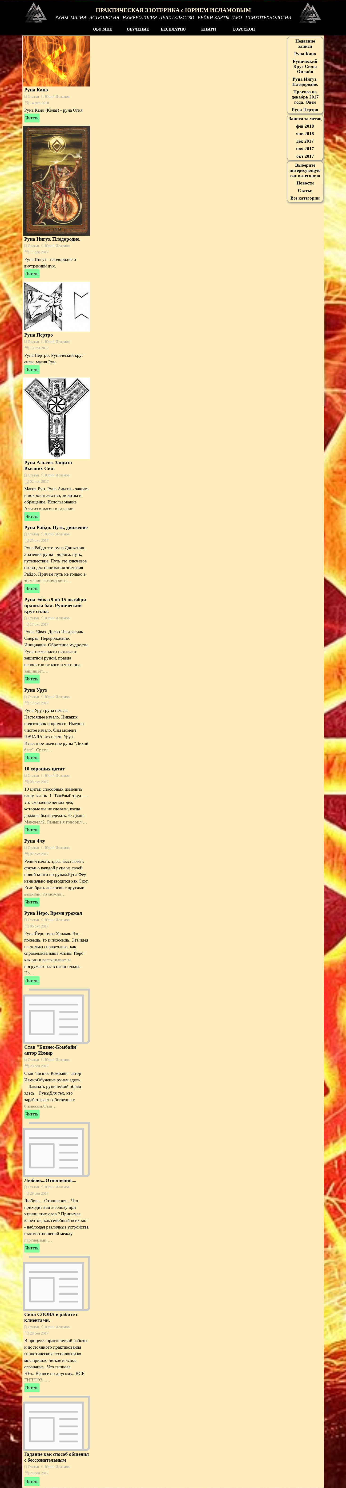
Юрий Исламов (57, 96)
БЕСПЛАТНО (173, 29)
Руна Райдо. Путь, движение (56, 527)
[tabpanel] (173, 16)
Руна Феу (34, 841)
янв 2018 (305, 133)
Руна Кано (36, 90)
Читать (31, 117)
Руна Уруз (35, 690)
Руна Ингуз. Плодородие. (52, 239)
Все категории (305, 198)
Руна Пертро (38, 335)
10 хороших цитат (44, 769)
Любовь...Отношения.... (50, 1180)
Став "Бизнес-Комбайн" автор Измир (51, 1050)
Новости (305, 183)
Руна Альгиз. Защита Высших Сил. (48, 465)
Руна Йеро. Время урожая (53, 913)
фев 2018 (305, 126)
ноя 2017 (305, 148)
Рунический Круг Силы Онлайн (305, 66)
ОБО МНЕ (102, 29)
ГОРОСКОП (244, 29)
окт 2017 (305, 156)
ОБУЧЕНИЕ (138, 29)
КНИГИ (208, 29)
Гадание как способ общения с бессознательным (56, 1457)
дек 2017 (305, 141)
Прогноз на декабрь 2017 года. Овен (305, 97)
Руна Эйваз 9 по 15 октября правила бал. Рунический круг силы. (55, 605)
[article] (56, 79)
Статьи (33, 96)
